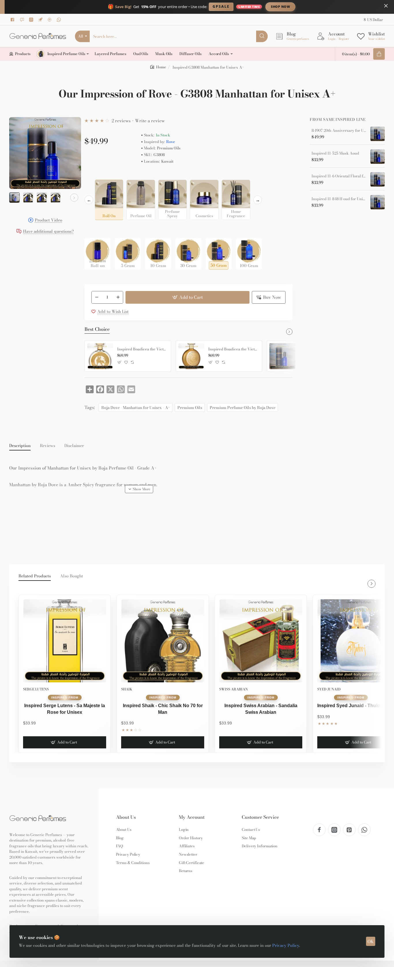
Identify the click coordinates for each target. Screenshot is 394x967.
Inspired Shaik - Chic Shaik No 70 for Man (163, 708)
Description (20, 446)
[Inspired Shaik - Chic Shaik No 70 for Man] (162, 640)
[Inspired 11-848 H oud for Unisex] (377, 202)
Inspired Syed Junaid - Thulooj (350, 705)
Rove (170, 141)
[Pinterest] (50, 19)
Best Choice (97, 329)
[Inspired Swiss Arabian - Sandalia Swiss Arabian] (260, 640)
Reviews (47, 446)
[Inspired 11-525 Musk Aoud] (377, 156)
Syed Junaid (329, 689)
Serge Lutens (36, 689)
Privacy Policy (285, 945)
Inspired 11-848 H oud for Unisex (339, 199)
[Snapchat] (22, 19)
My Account (191, 817)
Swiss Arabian (233, 689)
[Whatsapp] (59, 19)
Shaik (126, 689)
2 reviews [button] (121, 120)
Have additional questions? (48, 231)
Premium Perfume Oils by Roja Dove (242, 407)
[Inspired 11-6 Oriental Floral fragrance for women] (377, 179)
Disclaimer (74, 446)
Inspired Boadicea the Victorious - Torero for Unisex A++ (142, 349)
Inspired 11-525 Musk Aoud (335, 153)
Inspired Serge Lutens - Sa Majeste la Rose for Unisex (64, 708)
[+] (118, 297)
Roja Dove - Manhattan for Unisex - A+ (135, 407)
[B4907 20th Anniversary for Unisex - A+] (377, 134)
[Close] (385, 5)
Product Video (48, 220)
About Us (126, 817)
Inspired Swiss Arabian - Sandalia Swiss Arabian (260, 708)
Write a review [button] (150, 120)
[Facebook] (13, 19)
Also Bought (71, 576)
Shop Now (280, 6)
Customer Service (260, 817)
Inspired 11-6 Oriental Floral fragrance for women (339, 176)
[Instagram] (32, 19)
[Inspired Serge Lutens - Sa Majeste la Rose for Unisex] (64, 640)
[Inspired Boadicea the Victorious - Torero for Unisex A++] (100, 356)
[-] (97, 297)
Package (94, 229)
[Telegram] (41, 19)
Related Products (34, 576)
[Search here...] (262, 36)
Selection (94, 175)
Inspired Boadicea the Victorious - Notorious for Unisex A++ (233, 349)
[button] (16, 198)
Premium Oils (189, 407)
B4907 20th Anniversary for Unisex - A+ (339, 130)
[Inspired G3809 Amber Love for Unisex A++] (282, 356)
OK (370, 941)
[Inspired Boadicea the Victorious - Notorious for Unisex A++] (191, 356)
